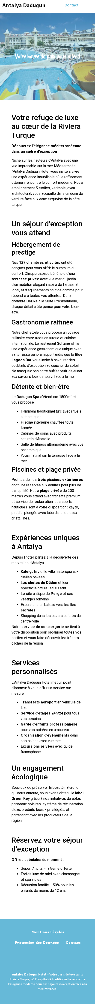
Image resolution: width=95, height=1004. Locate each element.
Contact (71, 5)
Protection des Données (37, 942)
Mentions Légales (47, 932)
